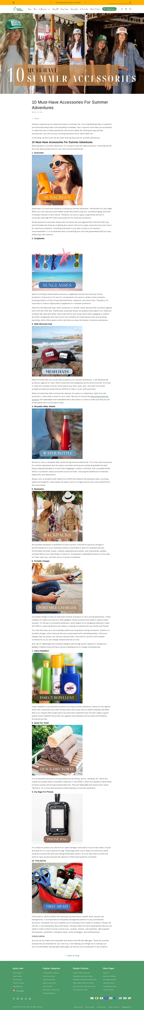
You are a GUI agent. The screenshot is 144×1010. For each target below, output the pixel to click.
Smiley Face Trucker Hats (51, 990)
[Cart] (126, 9)
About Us (106, 973)
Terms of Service (108, 990)
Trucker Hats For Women (51, 973)
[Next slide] (85, 2)
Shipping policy (18, 986)
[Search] (130, 2)
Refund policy (17, 973)
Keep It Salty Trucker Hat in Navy (83, 983)
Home (29, 9)
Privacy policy (17, 979)
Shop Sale (74, 9)
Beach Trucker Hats (49, 983)
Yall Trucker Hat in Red (80, 990)
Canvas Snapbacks (49, 993)
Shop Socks (64, 9)
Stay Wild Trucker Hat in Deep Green (84, 979)
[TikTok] (22, 998)
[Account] (122, 9)
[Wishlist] (130, 9)
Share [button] (36, 118)
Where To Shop (95, 9)
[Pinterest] (30, 998)
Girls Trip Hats (47, 986)
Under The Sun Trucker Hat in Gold (84, 986)
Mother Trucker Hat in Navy (81, 973)
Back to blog (73, 955)
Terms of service (18, 983)
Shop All (55, 9)
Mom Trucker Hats (49, 976)
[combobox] (119, 2)
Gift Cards (84, 9)
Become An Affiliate (109, 976)
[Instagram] (14, 2)
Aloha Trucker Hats (49, 979)
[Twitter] (26, 998)
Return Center (17, 976)
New (35, 9)
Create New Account (109, 986)
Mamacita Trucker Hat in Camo (83, 976)
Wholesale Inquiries (111, 9)
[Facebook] (14, 998)
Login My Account (109, 983)
